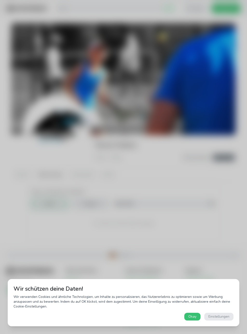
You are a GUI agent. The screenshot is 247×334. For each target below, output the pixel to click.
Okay (192, 316)
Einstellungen (218, 316)
